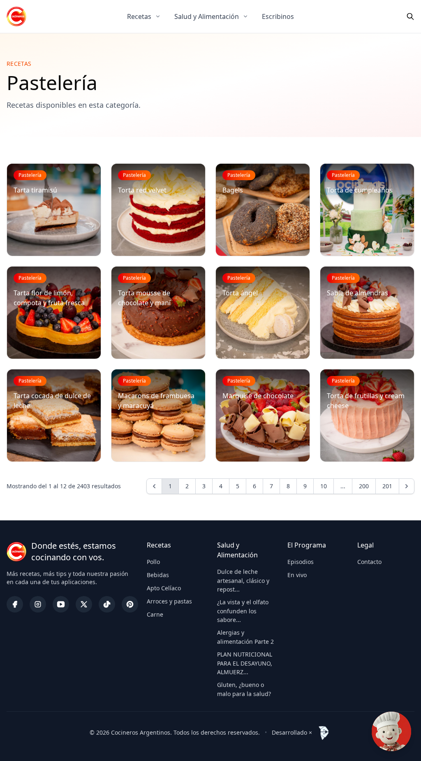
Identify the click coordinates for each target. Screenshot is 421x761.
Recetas (139, 16)
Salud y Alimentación (206, 16)
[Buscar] (410, 16)
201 (387, 486)
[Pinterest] (130, 604)
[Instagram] (38, 604)
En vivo (297, 575)
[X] (84, 604)
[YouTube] (61, 604)
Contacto (369, 562)
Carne (155, 614)
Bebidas (158, 575)
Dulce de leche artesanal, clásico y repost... (243, 580)
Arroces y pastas (169, 601)
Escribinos (278, 16)
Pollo (153, 562)
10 (323, 486)
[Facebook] (15, 604)
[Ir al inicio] (16, 16)
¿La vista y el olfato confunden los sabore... (242, 611)
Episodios (300, 562)
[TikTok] (107, 604)
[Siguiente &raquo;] (406, 486)
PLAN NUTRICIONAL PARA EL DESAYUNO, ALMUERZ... (244, 663)
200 (364, 486)
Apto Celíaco (164, 588)
